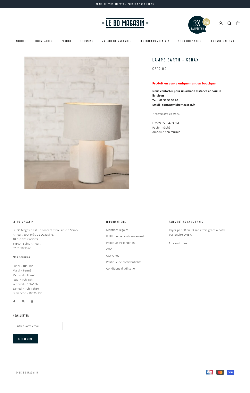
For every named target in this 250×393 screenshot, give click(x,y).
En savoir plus (178, 243)
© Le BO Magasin (27, 372)
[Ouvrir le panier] (238, 23)
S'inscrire (25, 339)
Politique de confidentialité (123, 262)
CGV (109, 249)
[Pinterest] (32, 301)
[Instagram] (23, 301)
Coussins (87, 41)
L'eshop (66, 41)
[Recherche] (230, 23)
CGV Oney (112, 255)
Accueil (21, 41)
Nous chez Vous (189, 41)
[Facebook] (14, 301)
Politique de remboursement (125, 236)
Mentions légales (117, 230)
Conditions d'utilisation (121, 268)
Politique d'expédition (120, 243)
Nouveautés (44, 41)
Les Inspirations (222, 41)
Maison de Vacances (117, 41)
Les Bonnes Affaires (155, 41)
